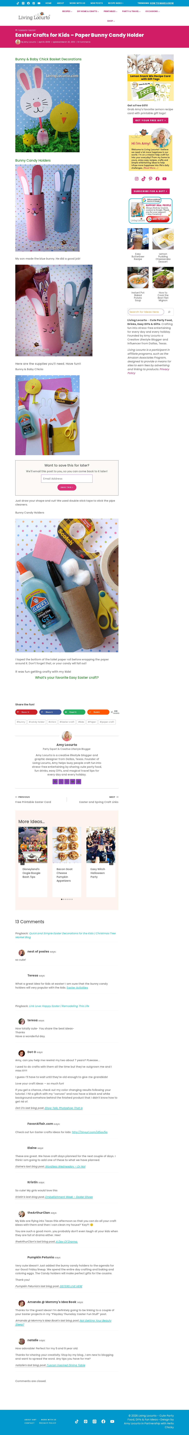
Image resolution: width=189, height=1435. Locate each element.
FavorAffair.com (40, 1123)
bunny (21, 720)
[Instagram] (23, 3)
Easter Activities (77, 986)
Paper (92, 720)
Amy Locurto (30, 42)
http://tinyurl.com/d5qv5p (90, 1131)
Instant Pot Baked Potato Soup (138, 296)
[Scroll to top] (181, 1423)
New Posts (97, 3)
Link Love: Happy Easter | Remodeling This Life (59, 1005)
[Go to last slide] (22, 861)
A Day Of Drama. (67, 1240)
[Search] (169, 312)
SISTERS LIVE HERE (71, 1285)
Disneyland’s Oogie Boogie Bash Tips (31, 872)
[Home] (16, 30)
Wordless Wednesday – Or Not (65, 1165)
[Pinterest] (33, 3)
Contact (30, 1423)
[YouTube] (39, 3)
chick (52, 720)
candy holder (37, 720)
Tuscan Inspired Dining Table (66, 1364)
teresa (33, 1019)
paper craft (107, 720)
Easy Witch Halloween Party (98, 872)
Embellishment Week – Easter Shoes (69, 1196)
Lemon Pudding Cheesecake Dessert (163, 258)
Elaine (32, 1147)
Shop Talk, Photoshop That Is (64, 1107)
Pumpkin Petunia (41, 1256)
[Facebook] (28, 3)
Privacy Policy (47, 1423)
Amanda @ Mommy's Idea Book (52, 1301)
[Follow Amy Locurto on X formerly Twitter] (61, 780)
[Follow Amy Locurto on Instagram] (66, 780)
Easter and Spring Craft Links (98, 799)
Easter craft (67, 720)
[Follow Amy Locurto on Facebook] (55, 780)
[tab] (61, 898)
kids (81, 720)
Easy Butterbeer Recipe (138, 256)
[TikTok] (17, 3)
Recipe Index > (115, 3)
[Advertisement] (45, 692)
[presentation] (32, 844)
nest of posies (38, 950)
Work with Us (77, 3)
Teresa (33, 974)
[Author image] (17, 42)
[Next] (111, 861)
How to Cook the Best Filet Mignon (163, 296)
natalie (33, 1339)
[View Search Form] (171, 16)
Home (49, 3)
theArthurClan (39, 1211)
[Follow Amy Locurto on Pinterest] (78, 780)
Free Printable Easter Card (33, 799)
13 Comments (83, 42)
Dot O (32, 1051)
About (60, 3)
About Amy (31, 1420)
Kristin (33, 1181)
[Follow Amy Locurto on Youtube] (72, 780)
